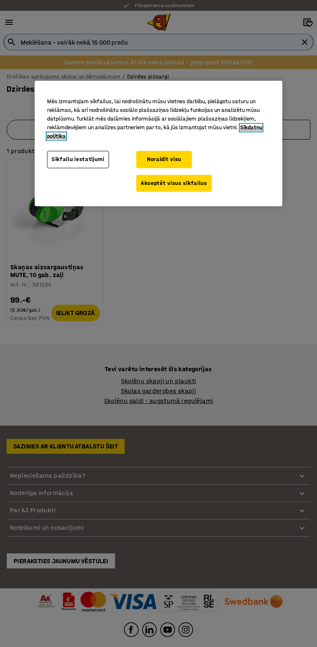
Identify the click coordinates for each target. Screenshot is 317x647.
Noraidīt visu (164, 159)
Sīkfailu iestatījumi (78, 159)
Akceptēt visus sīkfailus (174, 183)
